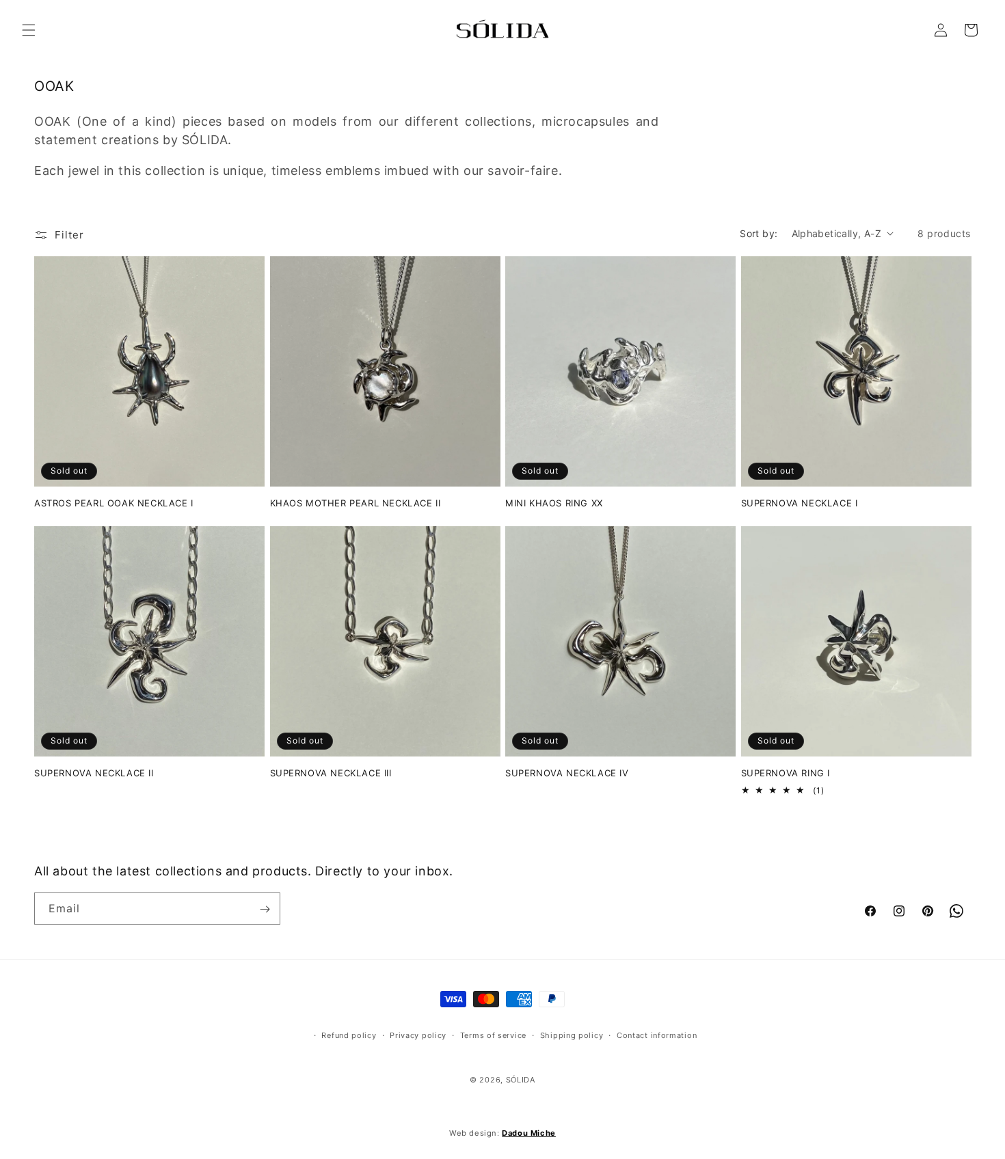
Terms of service (493, 1035)
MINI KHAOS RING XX (554, 502)
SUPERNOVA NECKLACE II (94, 772)
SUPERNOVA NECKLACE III (331, 772)
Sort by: (758, 233)
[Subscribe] (265, 909)
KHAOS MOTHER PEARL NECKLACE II (355, 502)
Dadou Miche (529, 1133)
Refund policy (348, 1035)
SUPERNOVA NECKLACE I (799, 502)
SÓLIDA (520, 1079)
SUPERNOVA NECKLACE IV (567, 772)
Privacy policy (418, 1035)
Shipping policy (572, 1035)
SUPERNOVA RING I (786, 772)
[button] (29, 30)
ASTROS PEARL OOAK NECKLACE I (113, 502)
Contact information (657, 1035)
